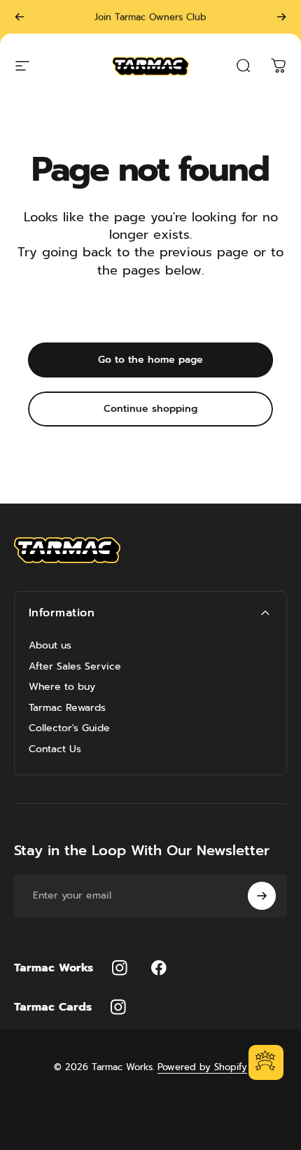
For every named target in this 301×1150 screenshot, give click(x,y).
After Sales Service (75, 666)
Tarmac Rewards (67, 708)
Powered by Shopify (202, 1067)
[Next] (281, 17)
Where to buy (62, 687)
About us (50, 645)
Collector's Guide (69, 728)
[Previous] (19, 17)
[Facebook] (159, 968)
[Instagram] (119, 968)
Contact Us (55, 749)
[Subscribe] (262, 896)
